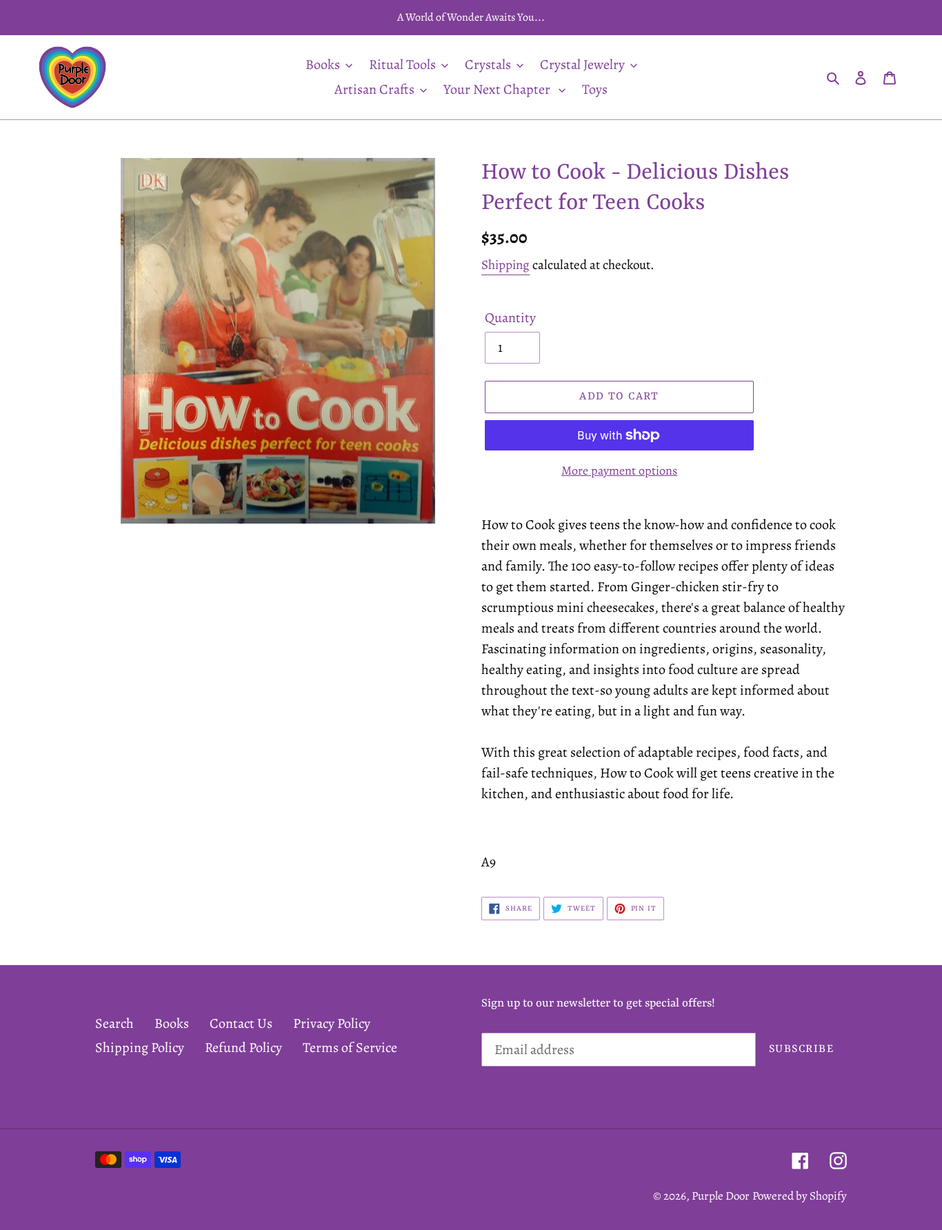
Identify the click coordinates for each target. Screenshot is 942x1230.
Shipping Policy (139, 1047)
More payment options (619, 470)
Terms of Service (350, 1047)
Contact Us (241, 1023)
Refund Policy (243, 1047)
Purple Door (721, 1196)
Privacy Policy (331, 1023)
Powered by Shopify (799, 1196)
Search (114, 1023)
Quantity (510, 317)
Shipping (505, 265)
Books (171, 1023)
